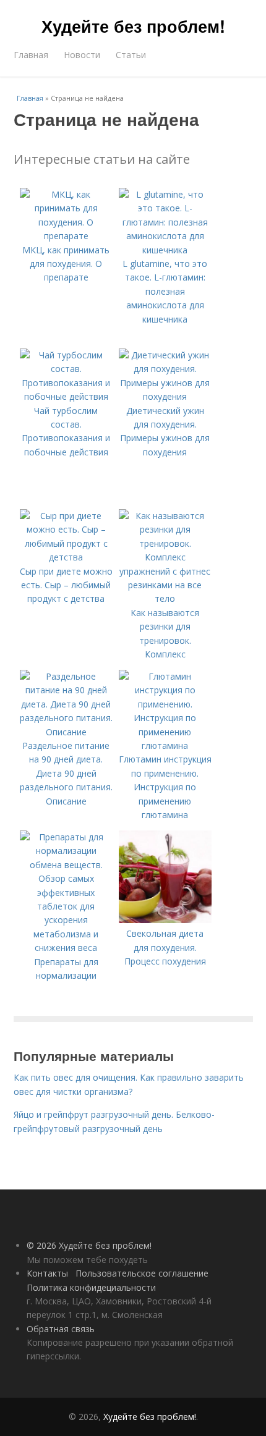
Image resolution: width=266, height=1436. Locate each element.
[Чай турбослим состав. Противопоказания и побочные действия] (66, 396)
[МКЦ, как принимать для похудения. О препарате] (66, 236)
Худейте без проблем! (133, 26)
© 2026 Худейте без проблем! (89, 1245)
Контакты (47, 1273)
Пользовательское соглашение (141, 1273)
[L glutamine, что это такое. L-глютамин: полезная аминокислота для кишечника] (165, 250)
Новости (82, 55)
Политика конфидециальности (91, 1287)
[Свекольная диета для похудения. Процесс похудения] (165, 920)
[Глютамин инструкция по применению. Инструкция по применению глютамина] (165, 745)
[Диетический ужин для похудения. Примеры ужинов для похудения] (165, 396)
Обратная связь (61, 1329)
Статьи (131, 55)
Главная (31, 55)
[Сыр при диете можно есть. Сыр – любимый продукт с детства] (66, 557)
